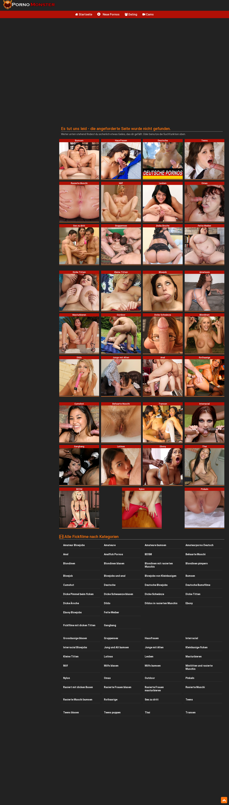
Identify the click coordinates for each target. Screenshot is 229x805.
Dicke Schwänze (154, 594)
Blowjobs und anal (114, 575)
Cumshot (68, 585)
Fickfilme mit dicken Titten (79, 625)
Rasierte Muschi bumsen (77, 699)
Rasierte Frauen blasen (117, 687)
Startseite (85, 14)
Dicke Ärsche (71, 603)
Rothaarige (110, 699)
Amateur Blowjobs (74, 545)
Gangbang (110, 625)
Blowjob (68, 575)
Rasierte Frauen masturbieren (154, 689)
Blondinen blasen (114, 563)
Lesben (149, 656)
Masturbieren (194, 656)
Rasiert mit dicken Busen (78, 687)
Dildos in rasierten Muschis (161, 603)
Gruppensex (111, 638)
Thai (147, 712)
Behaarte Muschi (196, 554)
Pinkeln (190, 678)
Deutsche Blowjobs (156, 585)
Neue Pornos (111, 14)
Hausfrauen (152, 638)
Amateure (110, 545)
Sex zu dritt (152, 699)
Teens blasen (71, 712)
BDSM (148, 554)
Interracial (192, 638)
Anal (65, 554)
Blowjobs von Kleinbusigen (160, 575)
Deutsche (109, 585)
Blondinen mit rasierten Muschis (159, 565)
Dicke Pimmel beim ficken (78, 594)
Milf (65, 665)
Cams (149, 14)
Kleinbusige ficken (197, 647)
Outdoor (150, 678)
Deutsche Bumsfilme (198, 585)
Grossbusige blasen (75, 638)
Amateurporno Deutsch (199, 545)
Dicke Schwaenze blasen (118, 594)
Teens (189, 699)
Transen (191, 712)
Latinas (108, 656)
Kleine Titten (71, 656)
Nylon (66, 678)
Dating (132, 14)
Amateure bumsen (155, 545)
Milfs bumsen (153, 665)
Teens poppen (112, 712)
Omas (107, 678)
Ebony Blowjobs (72, 612)
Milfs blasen (111, 665)
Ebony (189, 603)
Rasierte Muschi (195, 687)
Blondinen (69, 563)
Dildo (107, 603)
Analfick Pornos (113, 554)
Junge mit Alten (154, 647)
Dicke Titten (193, 594)
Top (224, 800)
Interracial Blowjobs (75, 647)
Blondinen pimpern (197, 563)
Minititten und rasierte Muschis (199, 667)
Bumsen (190, 575)
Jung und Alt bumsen (116, 647)
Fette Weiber (111, 612)
